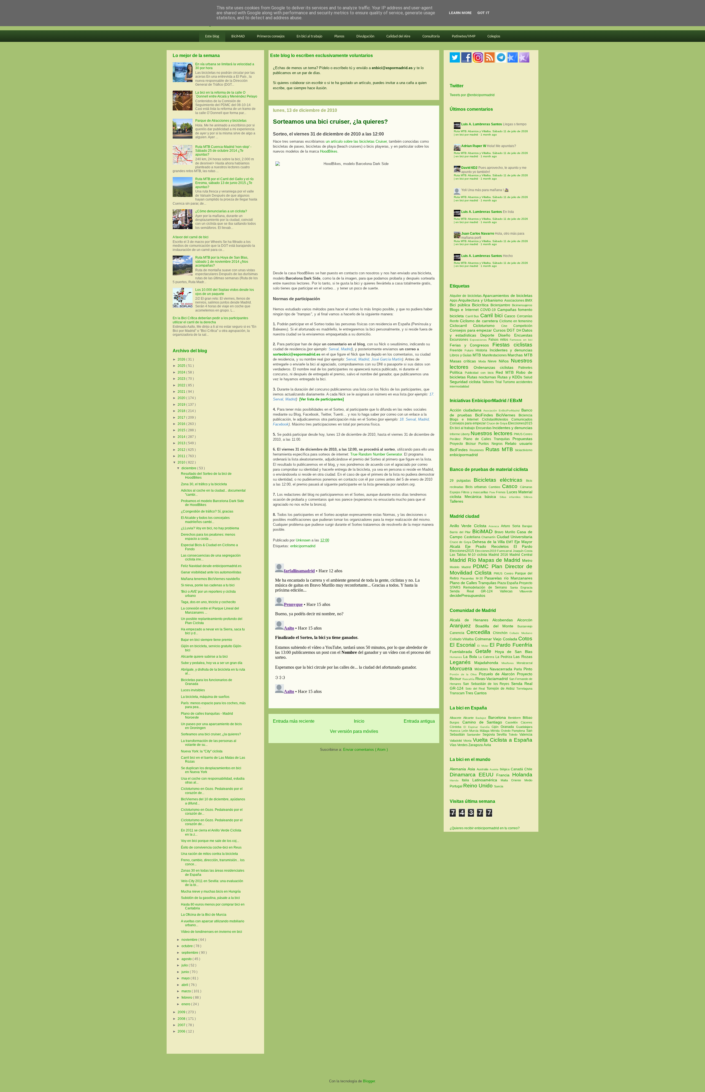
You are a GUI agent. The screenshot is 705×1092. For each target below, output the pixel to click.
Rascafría (468, 679)
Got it (483, 13)
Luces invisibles (193, 690)
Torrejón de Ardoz (501, 688)
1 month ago (489, 134)
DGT (511, 330)
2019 (182, 405)
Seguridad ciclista (466, 382)
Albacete (456, 717)
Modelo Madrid (461, 567)
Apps (454, 300)
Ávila (487, 745)
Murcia (474, 730)
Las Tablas (459, 555)
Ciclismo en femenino (515, 321)
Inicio (359, 721)
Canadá (517, 769)
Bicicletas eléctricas (498, 480)
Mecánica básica (480, 496)
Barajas (527, 526)
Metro (527, 560)
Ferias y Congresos (471, 345)
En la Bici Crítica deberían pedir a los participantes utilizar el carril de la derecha (210, 320)
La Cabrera (486, 657)
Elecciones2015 (520, 423)
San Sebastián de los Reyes (487, 684)
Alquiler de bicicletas (466, 296)
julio (185, 965)
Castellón (513, 722)
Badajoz (482, 717)
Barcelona (498, 717)
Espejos (455, 492)
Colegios (493, 36)
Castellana (473, 537)
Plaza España (508, 583)
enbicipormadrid (302, 546)
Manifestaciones (495, 355)
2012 (182, 450)
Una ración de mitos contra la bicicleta (209, 854)
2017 (182, 417)
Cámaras (526, 487)
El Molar (483, 645)
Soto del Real (475, 688)
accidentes (524, 382)
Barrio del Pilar (461, 532)
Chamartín (489, 537)
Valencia (525, 734)
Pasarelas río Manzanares (508, 578)
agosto (186, 959)
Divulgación (365, 36)
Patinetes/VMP (463, 36)
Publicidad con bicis (480, 372)
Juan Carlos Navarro (477, 233)
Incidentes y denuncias (511, 350)
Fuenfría (522, 645)
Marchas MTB (520, 355)
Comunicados (521, 419)
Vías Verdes (459, 745)
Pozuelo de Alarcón (498, 674)
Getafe (485, 651)
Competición (522, 326)
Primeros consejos (270, 36)
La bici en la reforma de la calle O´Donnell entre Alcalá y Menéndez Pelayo (226, 94)
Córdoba (456, 726)
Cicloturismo (487, 325)
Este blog (212, 36)
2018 (182, 411)
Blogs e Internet (465, 309)
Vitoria (468, 740)
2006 (182, 1031)
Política (457, 372)
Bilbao (527, 718)
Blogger (369, 1081)
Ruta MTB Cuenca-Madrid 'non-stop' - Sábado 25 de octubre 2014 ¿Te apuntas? (223, 151)
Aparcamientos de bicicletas (507, 295)
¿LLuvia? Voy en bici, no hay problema (210, 528)
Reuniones (477, 450)
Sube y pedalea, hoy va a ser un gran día (211, 663)
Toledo (514, 734)
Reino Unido (478, 785)
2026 (182, 359)
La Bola (471, 656)
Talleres (488, 382)
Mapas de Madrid (500, 560)
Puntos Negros (490, 444)
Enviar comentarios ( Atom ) (365, 749)
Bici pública (461, 305)
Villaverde (525, 591)
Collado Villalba (462, 639)
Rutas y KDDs (510, 377)
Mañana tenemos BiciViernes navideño (210, 579)
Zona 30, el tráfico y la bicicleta (204, 484)
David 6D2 (469, 168)
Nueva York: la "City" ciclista (202, 751)
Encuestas (523, 335)
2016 (182, 424)
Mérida (495, 730)
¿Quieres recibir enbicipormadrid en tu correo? (485, 828)
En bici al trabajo (309, 36)
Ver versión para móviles (354, 731)
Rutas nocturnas (482, 377)
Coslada (510, 639)
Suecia (498, 786)
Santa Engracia (521, 587)
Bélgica (505, 769)
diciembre (189, 468)
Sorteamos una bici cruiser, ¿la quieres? (211, 734)
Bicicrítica (481, 305)
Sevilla (503, 734)
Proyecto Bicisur (463, 444)
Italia (467, 780)
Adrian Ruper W (473, 146)
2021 (182, 392)
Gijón (496, 726)
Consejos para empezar (471, 330)
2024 (182, 372)
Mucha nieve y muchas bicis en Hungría (211, 891)
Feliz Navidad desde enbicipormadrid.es (211, 566)
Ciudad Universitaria (515, 537)
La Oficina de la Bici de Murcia (203, 915)
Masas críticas (464, 361)
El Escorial (463, 645)
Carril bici (492, 315)
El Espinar (471, 726)
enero (186, 1004)
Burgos (456, 722)
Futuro (470, 350)
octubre (187, 946)
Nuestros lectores (491, 433)
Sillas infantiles (510, 496)
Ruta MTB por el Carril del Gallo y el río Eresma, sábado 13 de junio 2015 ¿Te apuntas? (224, 183)
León (466, 730)
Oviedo (506, 730)
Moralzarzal (524, 663)
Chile (528, 769)
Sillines (528, 496)
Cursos (500, 330)
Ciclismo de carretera (479, 321)
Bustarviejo (524, 626)
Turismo (509, 382)
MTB (477, 355)
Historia (482, 350)
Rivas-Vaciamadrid (492, 678)
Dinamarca (464, 774)
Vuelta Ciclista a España (502, 740)
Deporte (489, 335)
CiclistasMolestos (495, 419)
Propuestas (522, 439)
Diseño (506, 335)
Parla (519, 669)
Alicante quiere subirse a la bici (204, 657)
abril (185, 985)
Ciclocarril (461, 325)
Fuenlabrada (462, 651)
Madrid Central (520, 555)
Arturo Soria (511, 526)
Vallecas (510, 591)
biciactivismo (523, 450)
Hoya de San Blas (513, 651)
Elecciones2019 (486, 550)
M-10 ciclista (478, 555)
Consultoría (431, 36)
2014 (182, 437)
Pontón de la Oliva (464, 674)
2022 (182, 385)
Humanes (456, 657)
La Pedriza (504, 657)
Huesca (456, 730)
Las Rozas (522, 656)
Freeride (457, 350)
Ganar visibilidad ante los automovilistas (211, 572)
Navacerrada (502, 669)
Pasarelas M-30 (472, 578)
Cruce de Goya (497, 423)
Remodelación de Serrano (486, 587)
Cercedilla (480, 632)
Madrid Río (464, 560)
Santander (474, 734)
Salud (528, 377)
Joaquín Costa (523, 550)
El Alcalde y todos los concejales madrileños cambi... (205, 520)
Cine (507, 325)
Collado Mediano (520, 633)
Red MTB (506, 372)
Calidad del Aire (398, 36)
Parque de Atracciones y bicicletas (220, 121)
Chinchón (501, 633)
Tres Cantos (476, 693)
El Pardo (523, 546)
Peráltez (455, 439)
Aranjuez (462, 625)
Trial (499, 382)
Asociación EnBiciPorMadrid (501, 410)
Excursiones (460, 340)
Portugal (456, 786)
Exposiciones (479, 339)
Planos (339, 36)
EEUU (488, 774)
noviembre (189, 940)
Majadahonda (487, 662)
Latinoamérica (486, 780)
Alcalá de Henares (471, 620)
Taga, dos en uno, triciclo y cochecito (208, 602)
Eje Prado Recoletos (489, 546)
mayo (186, 978)
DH (519, 330)
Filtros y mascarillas (474, 492)
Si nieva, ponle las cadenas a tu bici (208, 585)
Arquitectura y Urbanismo (481, 300)
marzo (186, 991)
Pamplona (519, 730)
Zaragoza (476, 745)
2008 (182, 1019)
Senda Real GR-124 (475, 591)
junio (185, 972)
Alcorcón (524, 620)
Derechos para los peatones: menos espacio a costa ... (208, 536)
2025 (182, 366)
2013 (182, 443)
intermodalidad (459, 386)
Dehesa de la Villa (489, 542)
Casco (510, 316)
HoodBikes (328, 151)
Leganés (462, 662)
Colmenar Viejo (489, 639)
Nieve (493, 361)
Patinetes (525, 368)
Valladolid (456, 740)
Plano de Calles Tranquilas (486, 439)
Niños (505, 361)
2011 (182, 456)
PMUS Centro (523, 434)
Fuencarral (505, 550)
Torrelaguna (524, 688)
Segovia (489, 734)
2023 (182, 379)
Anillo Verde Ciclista (469, 526)
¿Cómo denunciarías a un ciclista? (221, 211)
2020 (182, 398)
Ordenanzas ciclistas (496, 367)
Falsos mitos (499, 340)
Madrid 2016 (499, 555)
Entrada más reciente (293, 721)
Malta (506, 780)
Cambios (494, 487)
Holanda (522, 774)
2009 (182, 1012)
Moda (483, 361)
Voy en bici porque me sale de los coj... (210, 841)
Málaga (485, 730)
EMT (510, 542)
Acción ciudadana (465, 410)
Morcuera (462, 668)
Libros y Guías (461, 355)
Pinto (528, 669)
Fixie (492, 492)
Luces (512, 492)
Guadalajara (524, 726)
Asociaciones (514, 300)
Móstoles (482, 669)
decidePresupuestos (467, 595)
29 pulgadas (460, 481)
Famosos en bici (521, 339)
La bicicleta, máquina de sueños (205, 697)
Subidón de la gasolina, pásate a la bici (210, 898)
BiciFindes (484, 415)
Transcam (457, 693)
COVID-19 (488, 310)
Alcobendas (504, 620)
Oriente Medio (521, 780)
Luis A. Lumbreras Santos (481, 124)
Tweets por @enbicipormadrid (472, 95)
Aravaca (495, 526)
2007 (182, 1025)
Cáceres (526, 722)
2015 (182, 430)
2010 (182, 462)
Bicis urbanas (476, 487)
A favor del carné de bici (190, 237)
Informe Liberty (460, 434)
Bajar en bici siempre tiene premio (206, 640)
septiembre (190, 953)
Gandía (486, 726)
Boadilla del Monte (496, 626)
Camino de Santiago (483, 722)
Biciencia (525, 415)
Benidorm (515, 717)
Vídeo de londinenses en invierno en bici (211, 932)
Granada (508, 727)
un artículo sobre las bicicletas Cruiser (356, 141)
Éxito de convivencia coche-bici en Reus (211, 847)
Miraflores (509, 663)
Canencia (458, 633)
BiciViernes (505, 415)
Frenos (501, 492)
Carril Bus (472, 316)
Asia (472, 769)
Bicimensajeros (522, 305)
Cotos (525, 638)
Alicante (469, 717)
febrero (187, 997)
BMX (528, 300)
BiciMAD (238, 36)
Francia (504, 775)
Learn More (460, 13)
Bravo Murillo (506, 532)
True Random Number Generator (376, 454)
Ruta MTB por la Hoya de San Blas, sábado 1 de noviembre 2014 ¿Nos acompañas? (221, 261)
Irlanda (456, 780)
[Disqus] (354, 630)
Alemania (459, 769)
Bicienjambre (501, 305)
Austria (495, 769)
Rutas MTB (499, 449)
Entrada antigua (419, 721)
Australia (483, 769)
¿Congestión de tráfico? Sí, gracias (207, 511)
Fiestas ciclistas (512, 345)
